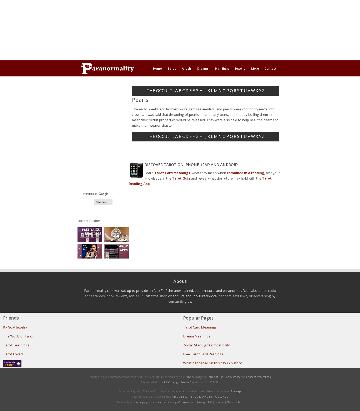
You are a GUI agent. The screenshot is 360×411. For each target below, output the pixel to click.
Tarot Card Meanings (200, 327)
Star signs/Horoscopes (181, 402)
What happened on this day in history (212, 363)
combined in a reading (245, 173)
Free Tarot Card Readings (203, 354)
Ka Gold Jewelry (15, 327)
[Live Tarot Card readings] (90, 251)
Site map (236, 391)
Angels (186, 68)
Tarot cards (158, 402)
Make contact (234, 402)
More (255, 68)
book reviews (116, 296)
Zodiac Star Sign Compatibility (206, 345)
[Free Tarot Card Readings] (90, 234)
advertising (262, 296)
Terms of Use (215, 377)
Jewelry (240, 68)
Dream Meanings (196, 336)
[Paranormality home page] (107, 68)
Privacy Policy (193, 377)
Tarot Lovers (13, 354)
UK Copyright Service (176, 382)
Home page (141, 402)
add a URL (137, 296)
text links (240, 296)
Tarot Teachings (16, 345)
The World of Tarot (18, 336)
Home (157, 68)
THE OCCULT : (160, 90)
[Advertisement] (180, 30)
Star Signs (221, 68)
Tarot (172, 68)
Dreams (203, 68)
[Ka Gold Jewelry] (116, 234)
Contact (270, 68)
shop (163, 296)
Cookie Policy (232, 377)
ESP (210, 402)
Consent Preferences (258, 377)
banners (224, 296)
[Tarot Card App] (116, 251)
